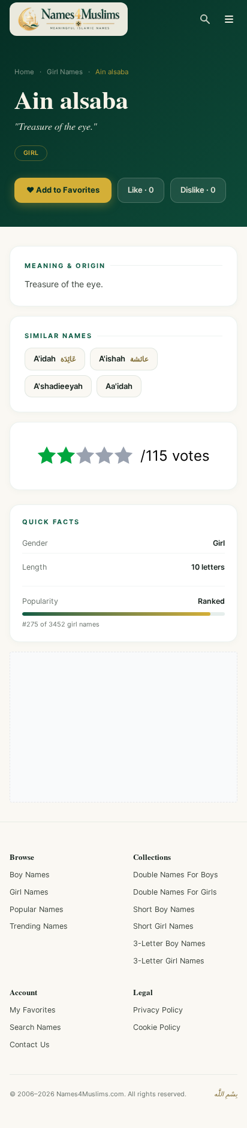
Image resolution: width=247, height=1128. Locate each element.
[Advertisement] (123, 727)
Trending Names (39, 926)
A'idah (55, 359)
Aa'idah (119, 386)
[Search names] (205, 19)
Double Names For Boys (175, 874)
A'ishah (124, 359)
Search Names (35, 1027)
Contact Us (30, 1044)
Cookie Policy (156, 1027)
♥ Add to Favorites (63, 189)
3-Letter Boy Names (169, 943)
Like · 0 (141, 189)
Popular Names (37, 909)
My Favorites (33, 1009)
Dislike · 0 (198, 189)
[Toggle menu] (229, 19)
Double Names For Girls (175, 891)
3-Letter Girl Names (168, 960)
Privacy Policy (158, 1009)
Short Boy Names (164, 909)
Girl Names (65, 72)
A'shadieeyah (58, 386)
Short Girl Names (163, 926)
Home (24, 72)
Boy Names (30, 874)
